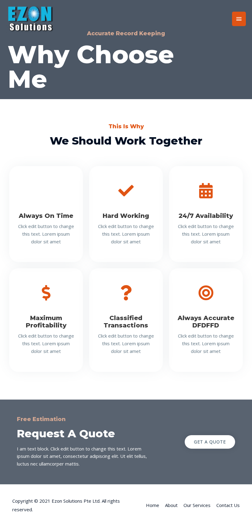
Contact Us (228, 505)
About (171, 505)
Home (152, 505)
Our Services (197, 505)
